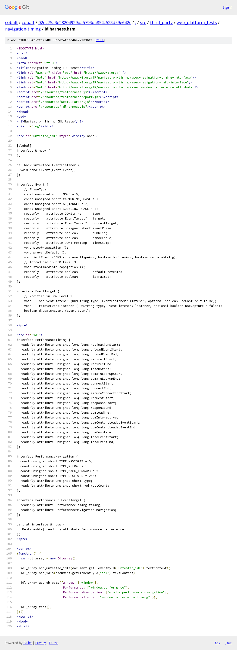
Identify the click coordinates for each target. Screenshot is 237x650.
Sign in (227, 7)
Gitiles (27, 643)
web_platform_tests (197, 22)
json (228, 643)
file (100, 40)
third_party (161, 22)
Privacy (40, 643)
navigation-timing (23, 29)
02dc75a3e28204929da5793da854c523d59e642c (84, 22)
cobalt (11, 22)
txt (217, 643)
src (143, 22)
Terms (53, 643)
